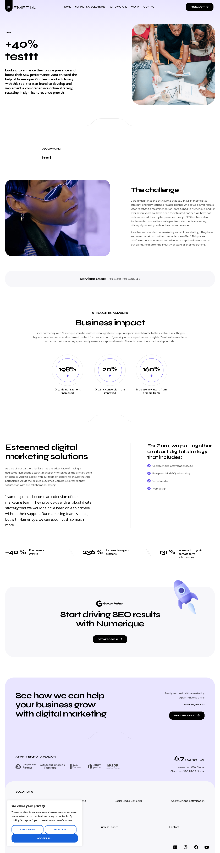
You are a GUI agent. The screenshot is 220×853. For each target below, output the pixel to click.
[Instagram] (186, 847)
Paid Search (115, 279)
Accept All (44, 838)
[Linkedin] (175, 847)
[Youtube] (207, 847)
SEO (138, 279)
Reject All (61, 829)
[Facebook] (196, 847)
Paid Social (129, 279)
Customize (27, 829)
